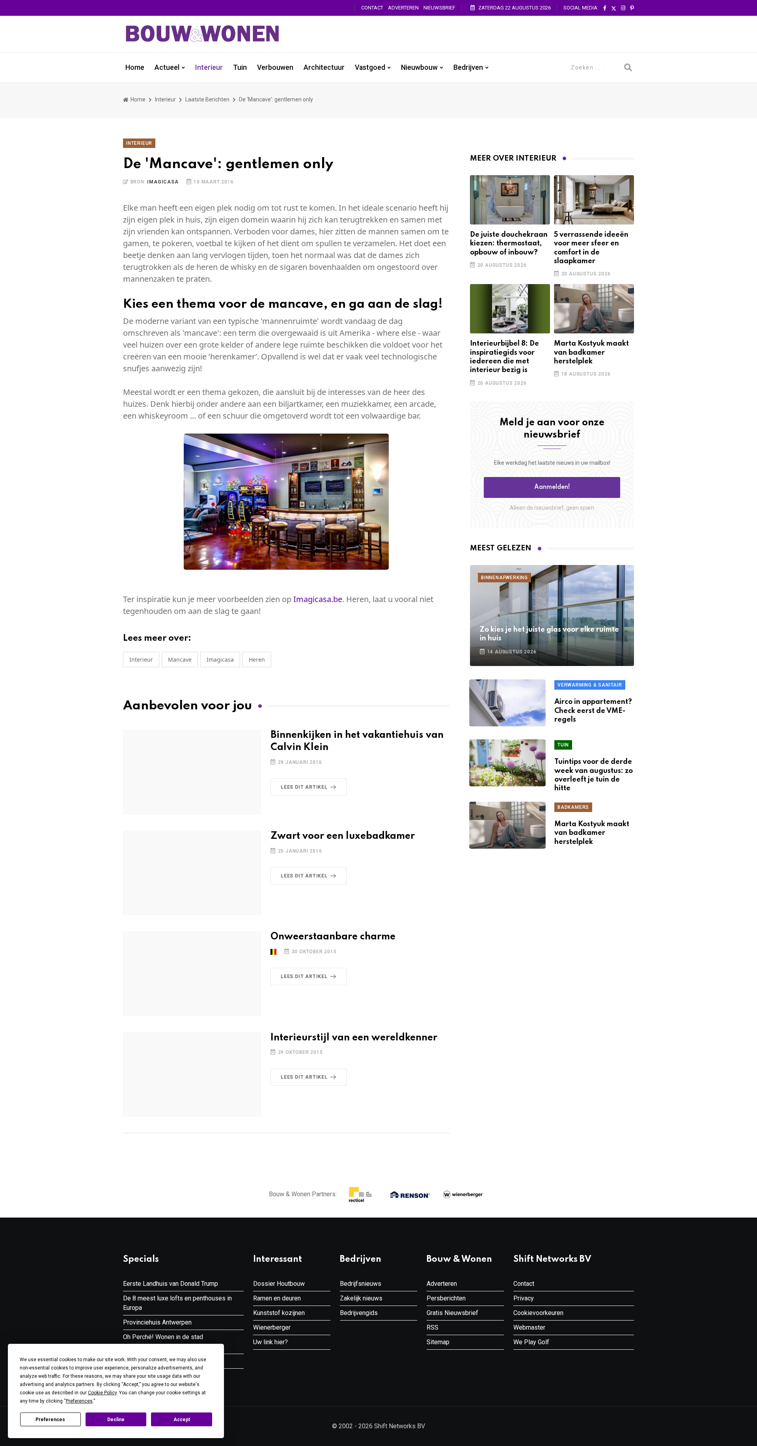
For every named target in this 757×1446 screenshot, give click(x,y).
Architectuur (324, 67)
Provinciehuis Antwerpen (157, 1322)
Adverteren (403, 8)
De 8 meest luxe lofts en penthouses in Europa (177, 1302)
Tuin (240, 67)
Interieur (209, 67)
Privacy (523, 1298)
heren (257, 659)
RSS (432, 1327)
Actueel (167, 67)
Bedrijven (468, 67)
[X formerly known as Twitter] (613, 8)
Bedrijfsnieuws (360, 1283)
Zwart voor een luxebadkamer (342, 836)
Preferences (50, 1419)
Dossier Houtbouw (279, 1283)
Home (134, 67)
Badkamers (573, 807)
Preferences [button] (79, 1401)
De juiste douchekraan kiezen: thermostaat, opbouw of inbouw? (509, 243)
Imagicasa (162, 182)
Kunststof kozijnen (279, 1313)
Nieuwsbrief (439, 8)
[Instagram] (623, 8)
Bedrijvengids (359, 1313)
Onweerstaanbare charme (332, 937)
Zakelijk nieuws (361, 1298)
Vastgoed (370, 67)
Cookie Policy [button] (102, 1392)
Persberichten (446, 1298)
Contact (372, 8)
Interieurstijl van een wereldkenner (353, 1038)
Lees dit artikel (304, 787)
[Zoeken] (628, 67)
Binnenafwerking (504, 577)
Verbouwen (275, 67)
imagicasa (220, 659)
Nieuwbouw (419, 67)
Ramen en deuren (277, 1298)
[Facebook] (604, 8)
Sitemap (438, 1342)
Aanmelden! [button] (552, 487)
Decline (116, 1419)
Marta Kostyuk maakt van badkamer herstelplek (591, 352)
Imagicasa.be (317, 599)
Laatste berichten (207, 99)
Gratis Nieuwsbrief (452, 1313)
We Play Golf (531, 1342)
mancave (180, 659)
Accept (181, 1419)
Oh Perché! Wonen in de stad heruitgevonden (163, 1341)
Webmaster (529, 1327)
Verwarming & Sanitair (589, 685)
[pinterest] (632, 8)
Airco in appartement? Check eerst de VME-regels (593, 710)
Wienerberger (272, 1327)
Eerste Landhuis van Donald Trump (170, 1283)
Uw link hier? (270, 1342)
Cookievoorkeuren (538, 1313)
